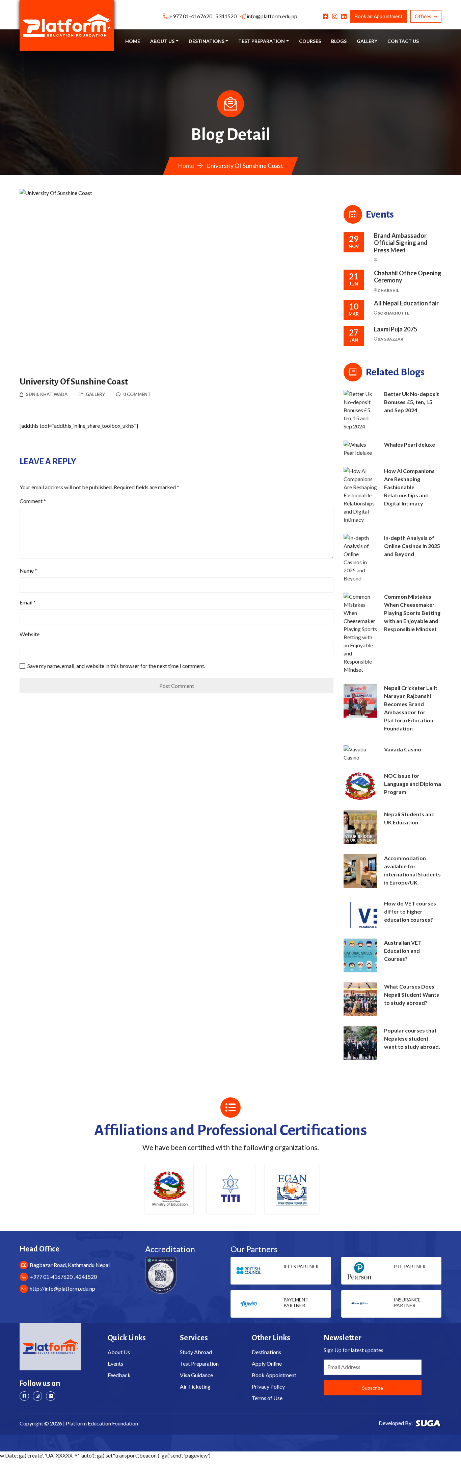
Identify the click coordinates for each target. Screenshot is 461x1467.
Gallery (367, 41)
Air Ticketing (195, 1386)
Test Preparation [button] (261, 41)
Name (28, 570)
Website (29, 634)
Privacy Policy (268, 1386)
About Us (119, 1352)
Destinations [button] (206, 41)
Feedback (119, 1375)
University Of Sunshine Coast (74, 382)
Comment (33, 501)
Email (28, 602)
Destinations (266, 1352)
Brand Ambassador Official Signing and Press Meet (401, 243)
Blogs (339, 41)
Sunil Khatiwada (46, 394)
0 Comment (137, 394)
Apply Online (267, 1363)
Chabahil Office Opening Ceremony (407, 277)
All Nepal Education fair (406, 303)
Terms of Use (267, 1398)
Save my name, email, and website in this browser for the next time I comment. (116, 666)
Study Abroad (196, 1352)
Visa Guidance (196, 1375)
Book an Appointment (378, 16)
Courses (310, 41)
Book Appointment (274, 1375)
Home (132, 41)
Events (115, 1363)
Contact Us (403, 41)
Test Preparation (199, 1363)
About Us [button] (162, 41)
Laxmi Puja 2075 (395, 329)
